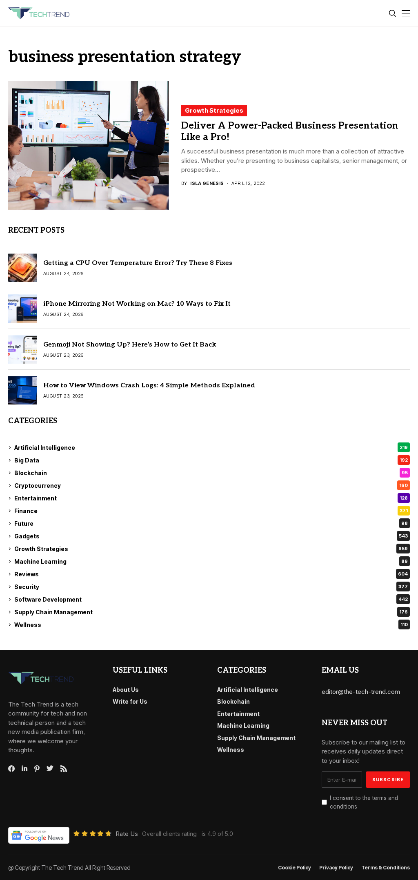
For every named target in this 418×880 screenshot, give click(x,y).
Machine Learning (211, 561)
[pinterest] (37, 768)
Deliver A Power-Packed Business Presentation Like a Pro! (289, 131)
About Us (126, 689)
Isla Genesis (207, 183)
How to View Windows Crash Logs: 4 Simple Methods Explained (149, 385)
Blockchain (211, 472)
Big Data (211, 460)
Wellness (211, 624)
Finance (211, 510)
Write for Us (130, 701)
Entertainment (211, 498)
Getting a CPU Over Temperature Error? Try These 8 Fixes (137, 263)
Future (211, 523)
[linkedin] (24, 768)
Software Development (211, 599)
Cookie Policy (294, 868)
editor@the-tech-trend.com (361, 692)
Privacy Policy (336, 868)
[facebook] (11, 768)
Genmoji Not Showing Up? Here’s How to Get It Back (129, 345)
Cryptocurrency (211, 485)
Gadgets (211, 536)
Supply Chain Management (211, 612)
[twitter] (50, 768)
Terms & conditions (385, 868)
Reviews (211, 574)
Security (211, 586)
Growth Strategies (214, 110)
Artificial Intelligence (211, 447)
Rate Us (127, 834)
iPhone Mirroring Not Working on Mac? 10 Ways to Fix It (137, 304)
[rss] (63, 768)
